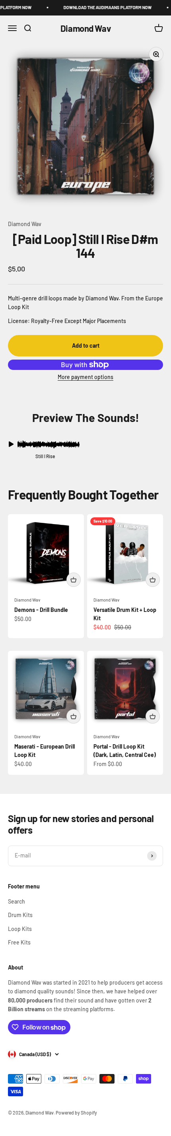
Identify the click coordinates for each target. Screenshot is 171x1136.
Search (16, 901)
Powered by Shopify (76, 1112)
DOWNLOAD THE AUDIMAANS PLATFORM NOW (103, 7)
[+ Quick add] (73, 580)
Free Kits (19, 942)
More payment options (85, 377)
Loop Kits (20, 928)
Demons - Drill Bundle (41, 609)
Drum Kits (20, 915)
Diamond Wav (24, 224)
